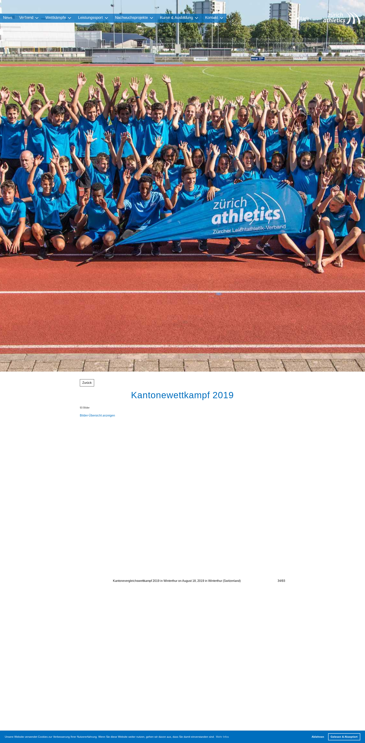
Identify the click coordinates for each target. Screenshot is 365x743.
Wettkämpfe (55, 17)
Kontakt (211, 17)
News (7, 17)
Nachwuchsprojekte (131, 17)
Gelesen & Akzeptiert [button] (344, 736)
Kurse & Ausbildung (176, 17)
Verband (26, 17)
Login (305, 18)
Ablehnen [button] (318, 736)
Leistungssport (90, 17)
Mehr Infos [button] (222, 736)
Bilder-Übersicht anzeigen (97, 415)
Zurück (87, 382)
